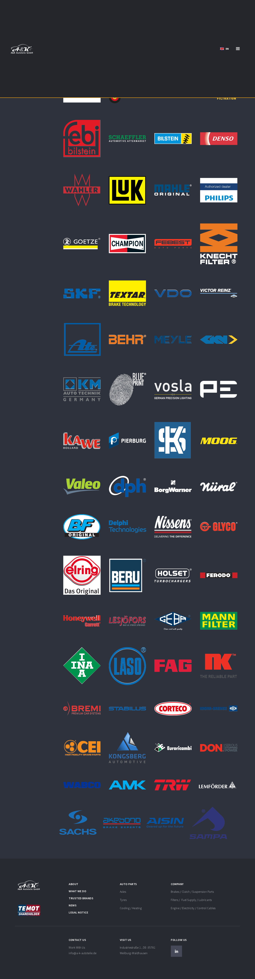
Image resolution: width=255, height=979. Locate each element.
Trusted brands (81, 898)
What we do (77, 891)
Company (177, 884)
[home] (22, 49)
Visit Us (125, 940)
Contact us (77, 940)
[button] (224, 48)
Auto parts (128, 884)
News (73, 905)
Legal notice (78, 912)
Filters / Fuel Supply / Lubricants (191, 900)
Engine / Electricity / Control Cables (193, 908)
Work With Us (83, 950)
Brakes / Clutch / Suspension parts (192, 891)
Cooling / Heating (131, 908)
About (73, 884)
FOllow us (179, 940)
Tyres (123, 900)
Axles (123, 891)
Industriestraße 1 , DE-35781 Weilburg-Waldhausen (138, 950)
